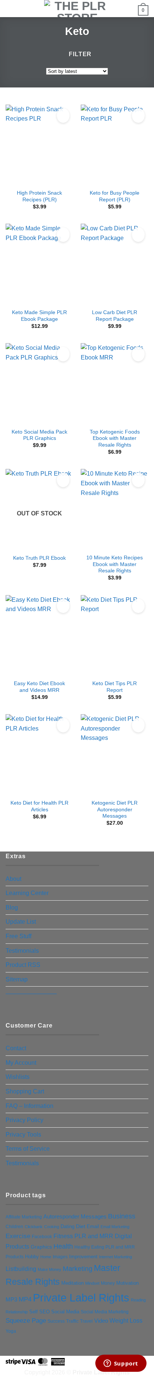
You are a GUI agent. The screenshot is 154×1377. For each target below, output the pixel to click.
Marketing (77, 1268)
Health (63, 1246)
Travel (86, 1321)
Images (60, 1256)
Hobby (32, 1256)
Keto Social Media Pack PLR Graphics (39, 435)
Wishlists (18, 1077)
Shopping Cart (25, 1091)
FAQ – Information (29, 1106)
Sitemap (17, 979)
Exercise (18, 1236)
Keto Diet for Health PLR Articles (39, 806)
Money (108, 1283)
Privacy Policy (24, 1120)
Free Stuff (18, 936)
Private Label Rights (81, 1297)
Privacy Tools (23, 1134)
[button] (10, 9)
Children (14, 1226)
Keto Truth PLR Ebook (39, 558)
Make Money (49, 1269)
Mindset (92, 1283)
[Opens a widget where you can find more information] (121, 1364)
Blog (12, 907)
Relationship (17, 1312)
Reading (138, 1300)
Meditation (72, 1283)
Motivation (127, 1283)
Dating (67, 1226)
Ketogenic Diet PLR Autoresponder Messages (115, 809)
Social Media (65, 1311)
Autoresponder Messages (75, 1217)
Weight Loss (126, 1320)
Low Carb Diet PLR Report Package (114, 316)
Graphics (41, 1247)
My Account (21, 1063)
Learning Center (27, 893)
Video (101, 1320)
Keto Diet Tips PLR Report (114, 687)
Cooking (51, 1226)
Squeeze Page (26, 1320)
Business (121, 1216)
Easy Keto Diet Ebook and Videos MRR (39, 687)
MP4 (25, 1299)
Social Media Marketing (105, 1311)
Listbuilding (21, 1269)
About (13, 879)
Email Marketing (115, 1226)
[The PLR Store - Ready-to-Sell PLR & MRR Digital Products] (77, 8)
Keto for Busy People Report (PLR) (114, 196)
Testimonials (22, 951)
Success (56, 1321)
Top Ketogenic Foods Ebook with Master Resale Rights (115, 438)
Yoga (11, 1331)
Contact (16, 1048)
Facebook (42, 1236)
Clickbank (34, 1226)
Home (45, 1257)
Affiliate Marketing (24, 1216)
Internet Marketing (115, 1257)
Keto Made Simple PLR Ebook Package (39, 316)
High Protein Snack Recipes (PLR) (39, 196)
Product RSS (23, 965)
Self (33, 1311)
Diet (80, 1226)
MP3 (11, 1300)
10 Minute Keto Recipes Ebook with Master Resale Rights (114, 564)
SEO (44, 1311)
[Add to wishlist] (63, 115)
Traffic (72, 1321)
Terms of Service (28, 1149)
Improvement (83, 1256)
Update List (21, 921)
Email (93, 1226)
